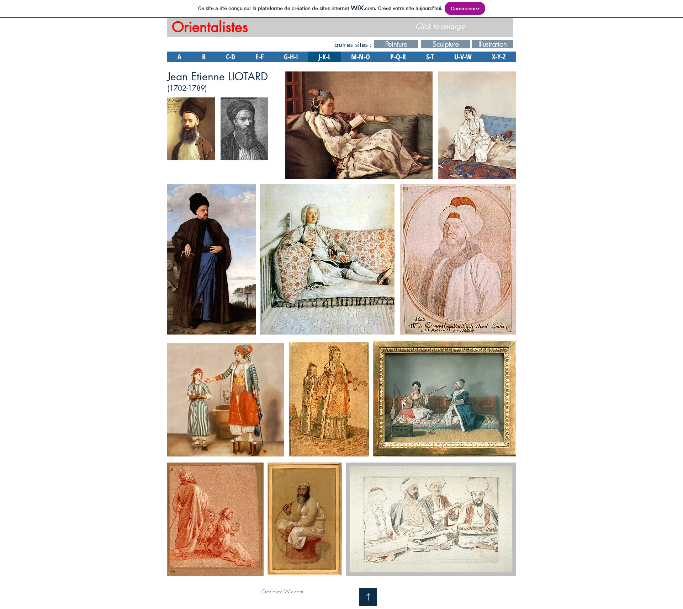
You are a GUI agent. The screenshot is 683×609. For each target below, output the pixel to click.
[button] (191, 128)
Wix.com (293, 591)
